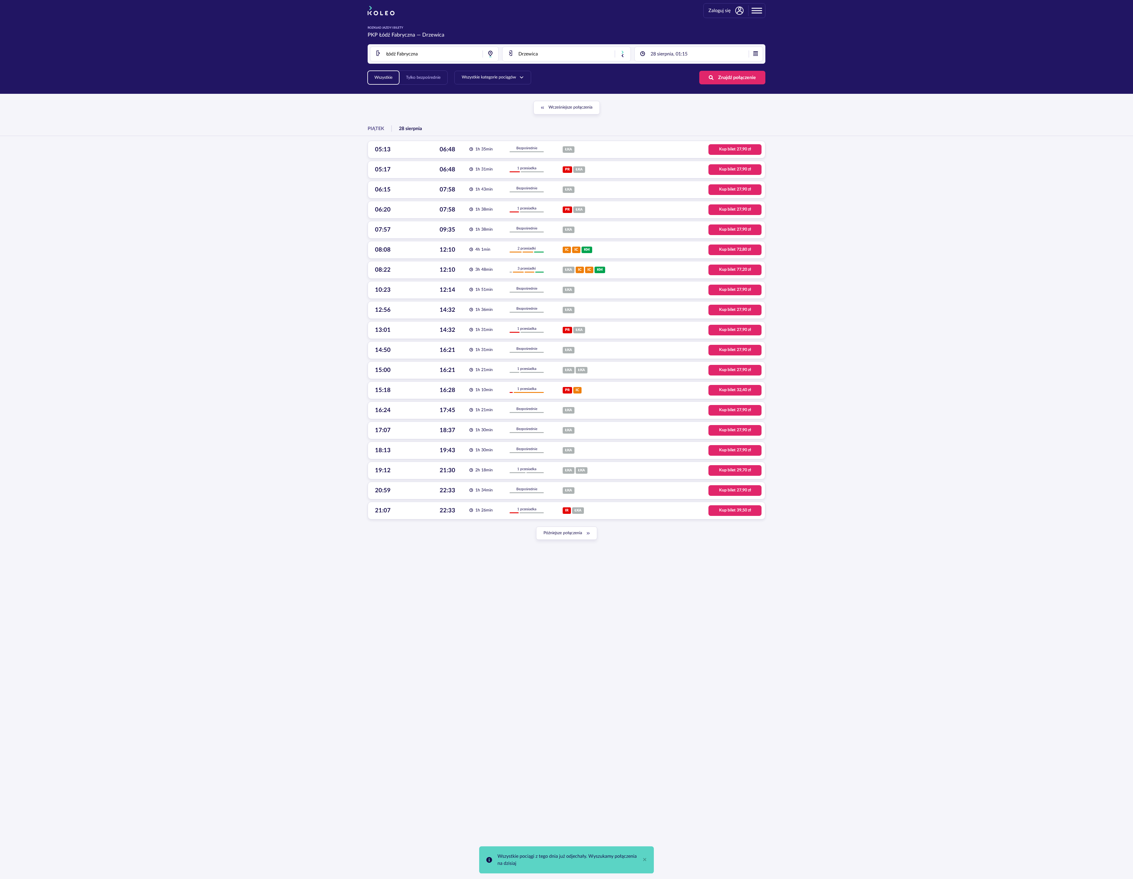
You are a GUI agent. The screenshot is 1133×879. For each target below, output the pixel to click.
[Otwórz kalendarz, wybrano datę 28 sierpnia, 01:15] (756, 54)
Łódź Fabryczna (397, 35)
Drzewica (433, 35)
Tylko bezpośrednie (423, 78)
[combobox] (434, 54)
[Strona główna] (381, 10)
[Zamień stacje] (623, 54)
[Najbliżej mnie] (490, 54)
